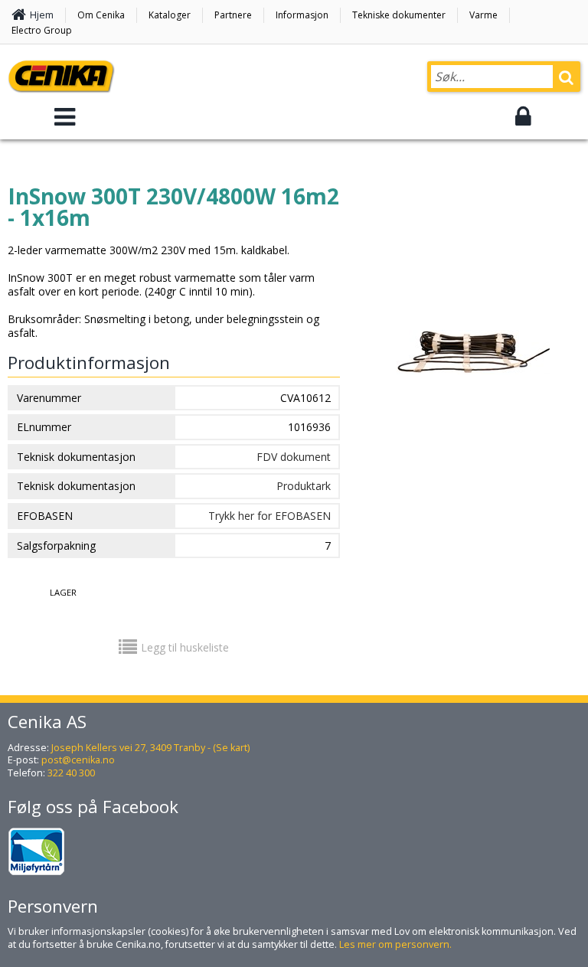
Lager (63, 592)
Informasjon (302, 14)
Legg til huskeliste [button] (185, 647)
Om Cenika (101, 14)
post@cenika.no (78, 759)
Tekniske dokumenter (399, 14)
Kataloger (170, 14)
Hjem (42, 14)
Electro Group (41, 30)
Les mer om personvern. (395, 944)
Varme (483, 14)
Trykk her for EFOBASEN (269, 515)
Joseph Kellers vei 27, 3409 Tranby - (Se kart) (150, 747)
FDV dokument (293, 456)
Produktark (303, 486)
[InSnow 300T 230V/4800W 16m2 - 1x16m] (473, 385)
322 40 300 (71, 772)
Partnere (233, 14)
